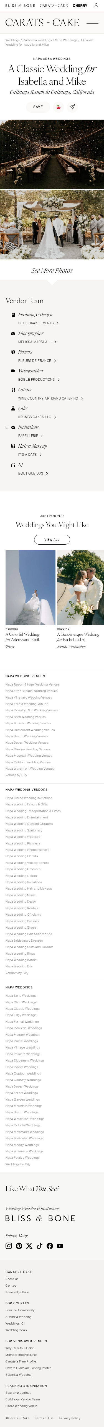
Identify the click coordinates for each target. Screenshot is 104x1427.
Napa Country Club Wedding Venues (32, 710)
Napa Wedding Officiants (23, 914)
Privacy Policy (70, 1418)
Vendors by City (17, 973)
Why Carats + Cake (20, 1348)
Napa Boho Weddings (21, 995)
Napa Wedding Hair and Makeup (29, 888)
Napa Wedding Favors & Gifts (26, 804)
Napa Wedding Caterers (23, 869)
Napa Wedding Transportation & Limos (33, 811)
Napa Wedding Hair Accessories (29, 934)
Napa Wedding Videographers (27, 862)
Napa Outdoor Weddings (23, 1073)
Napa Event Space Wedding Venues (32, 690)
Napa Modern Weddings (23, 1034)
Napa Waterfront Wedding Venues (30, 768)
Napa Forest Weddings (22, 1092)
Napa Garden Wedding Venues (28, 749)
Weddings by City (18, 1164)
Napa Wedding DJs (19, 966)
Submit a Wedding (19, 1316)
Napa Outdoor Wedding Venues (28, 762)
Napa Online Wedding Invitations (29, 798)
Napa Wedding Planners (23, 843)
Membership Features (21, 1354)
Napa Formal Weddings (22, 1021)
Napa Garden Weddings (23, 1099)
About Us (12, 1279)
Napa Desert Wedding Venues (27, 742)
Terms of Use (44, 1418)
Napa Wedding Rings (20, 953)
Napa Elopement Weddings (25, 1060)
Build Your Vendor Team (23, 1399)
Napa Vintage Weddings (23, 1047)
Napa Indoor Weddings (22, 1067)
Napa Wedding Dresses (22, 921)
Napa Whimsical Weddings (25, 1151)
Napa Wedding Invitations (24, 882)
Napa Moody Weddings (22, 1145)
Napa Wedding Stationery (24, 830)
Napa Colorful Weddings (23, 1125)
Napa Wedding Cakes (21, 875)
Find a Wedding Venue (22, 1406)
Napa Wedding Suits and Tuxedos (30, 947)
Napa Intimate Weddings (23, 1054)
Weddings (13, 40)
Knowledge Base (18, 1292)
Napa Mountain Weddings (24, 1105)
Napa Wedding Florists (22, 856)
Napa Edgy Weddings (21, 1015)
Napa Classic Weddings (22, 1008)
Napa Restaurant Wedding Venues (30, 729)
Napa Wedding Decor (21, 901)
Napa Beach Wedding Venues (27, 736)
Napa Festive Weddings (22, 1157)
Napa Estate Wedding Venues (27, 703)
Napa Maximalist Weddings (25, 1132)
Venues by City (16, 775)
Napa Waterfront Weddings (25, 1119)
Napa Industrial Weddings (24, 1028)
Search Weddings (18, 1392)
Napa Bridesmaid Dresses (24, 940)
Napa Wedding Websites (23, 836)
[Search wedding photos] (80, 5)
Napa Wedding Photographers (27, 849)
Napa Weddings (66, 40)
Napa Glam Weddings (21, 1002)
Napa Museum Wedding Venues (28, 723)
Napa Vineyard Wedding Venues (29, 697)
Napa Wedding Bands (21, 960)
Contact (11, 1285)
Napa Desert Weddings (22, 1086)
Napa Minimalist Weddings (24, 1138)
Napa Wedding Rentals (22, 908)
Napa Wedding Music (21, 895)
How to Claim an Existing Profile (28, 1368)
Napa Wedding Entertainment (27, 817)
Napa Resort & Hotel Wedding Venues (32, 684)
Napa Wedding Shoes (21, 927)
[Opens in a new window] (20, 5)
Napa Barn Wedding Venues (26, 716)
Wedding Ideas (16, 1330)
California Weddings (37, 40)
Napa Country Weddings (23, 1079)
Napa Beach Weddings (22, 1112)
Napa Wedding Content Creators (29, 823)
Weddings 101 (15, 1323)
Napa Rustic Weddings (22, 1041)
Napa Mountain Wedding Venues (29, 755)
